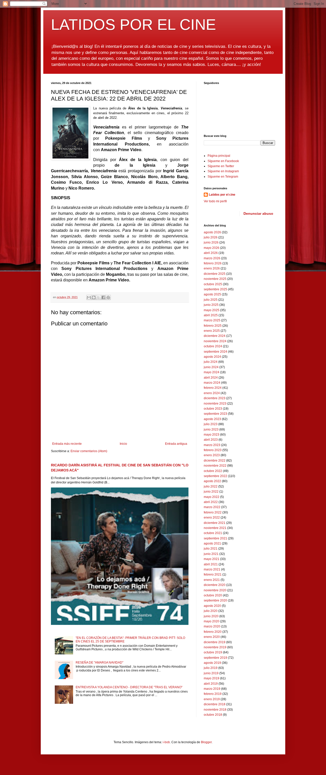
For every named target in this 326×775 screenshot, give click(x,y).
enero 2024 (212, 393)
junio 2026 (211, 242)
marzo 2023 (212, 445)
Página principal (219, 155)
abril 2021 (211, 564)
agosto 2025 (212, 294)
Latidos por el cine (222, 194)
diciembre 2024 (214, 336)
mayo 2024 (211, 372)
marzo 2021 (212, 569)
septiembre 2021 (215, 538)
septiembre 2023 (215, 413)
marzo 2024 (212, 382)
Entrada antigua (176, 444)
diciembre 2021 (214, 523)
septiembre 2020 (215, 600)
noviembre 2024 (215, 341)
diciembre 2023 (214, 398)
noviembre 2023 (215, 403)
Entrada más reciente (67, 444)
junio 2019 (211, 673)
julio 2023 (211, 424)
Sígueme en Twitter (221, 166)
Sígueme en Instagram (223, 171)
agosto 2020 (212, 606)
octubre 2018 (213, 714)
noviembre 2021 (215, 528)
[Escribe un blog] (93, 297)
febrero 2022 (213, 512)
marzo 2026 (212, 258)
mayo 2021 (211, 559)
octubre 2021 (213, 533)
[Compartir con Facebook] (103, 297)
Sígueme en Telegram (223, 176)
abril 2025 (211, 315)
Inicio (123, 444)
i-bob (166, 742)
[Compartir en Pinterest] (108, 297)
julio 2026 (211, 237)
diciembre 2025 (214, 274)
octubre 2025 (213, 284)
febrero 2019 (213, 694)
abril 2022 (211, 502)
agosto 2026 (212, 232)
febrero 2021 (213, 574)
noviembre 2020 (215, 590)
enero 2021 (212, 580)
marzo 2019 (212, 689)
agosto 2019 (212, 663)
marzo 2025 (212, 320)
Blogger (206, 742)
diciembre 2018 (214, 704)
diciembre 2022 (214, 460)
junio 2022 (211, 491)
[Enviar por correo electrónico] (88, 297)
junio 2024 (211, 367)
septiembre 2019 (215, 657)
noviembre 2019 (215, 647)
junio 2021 (211, 554)
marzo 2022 (212, 507)
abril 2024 (211, 377)
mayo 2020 (211, 621)
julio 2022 (211, 486)
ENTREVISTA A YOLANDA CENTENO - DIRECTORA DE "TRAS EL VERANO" (129, 687)
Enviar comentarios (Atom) (89, 451)
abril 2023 (211, 439)
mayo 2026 (211, 248)
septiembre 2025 (215, 289)
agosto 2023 (212, 419)
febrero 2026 (213, 263)
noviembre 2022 (215, 465)
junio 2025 (211, 305)
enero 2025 (212, 331)
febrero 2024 (213, 388)
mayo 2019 (211, 678)
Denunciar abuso (258, 213)
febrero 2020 (213, 632)
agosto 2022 (212, 481)
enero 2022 (212, 517)
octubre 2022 (213, 471)
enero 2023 (212, 455)
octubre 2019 (213, 652)
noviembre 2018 (215, 709)
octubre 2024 (213, 346)
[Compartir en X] (98, 297)
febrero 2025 (213, 325)
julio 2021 (211, 548)
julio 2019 (211, 668)
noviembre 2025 (215, 279)
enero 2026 (212, 268)
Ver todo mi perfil (215, 201)
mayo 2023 (211, 434)
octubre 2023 (213, 408)
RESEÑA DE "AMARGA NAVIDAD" (99, 662)
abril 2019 (211, 683)
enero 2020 (212, 637)
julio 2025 (211, 300)
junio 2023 (211, 429)
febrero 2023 (213, 450)
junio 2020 (211, 616)
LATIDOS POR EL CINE (133, 24)
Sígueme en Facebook (223, 161)
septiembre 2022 (215, 476)
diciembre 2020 (214, 585)
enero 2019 (212, 699)
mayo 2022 (211, 497)
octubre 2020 (213, 595)
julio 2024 (211, 362)
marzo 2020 (212, 626)
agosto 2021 (212, 543)
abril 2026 (211, 253)
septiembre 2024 (215, 351)
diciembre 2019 (214, 642)
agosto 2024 (212, 356)
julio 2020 (211, 611)
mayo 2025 (211, 310)
